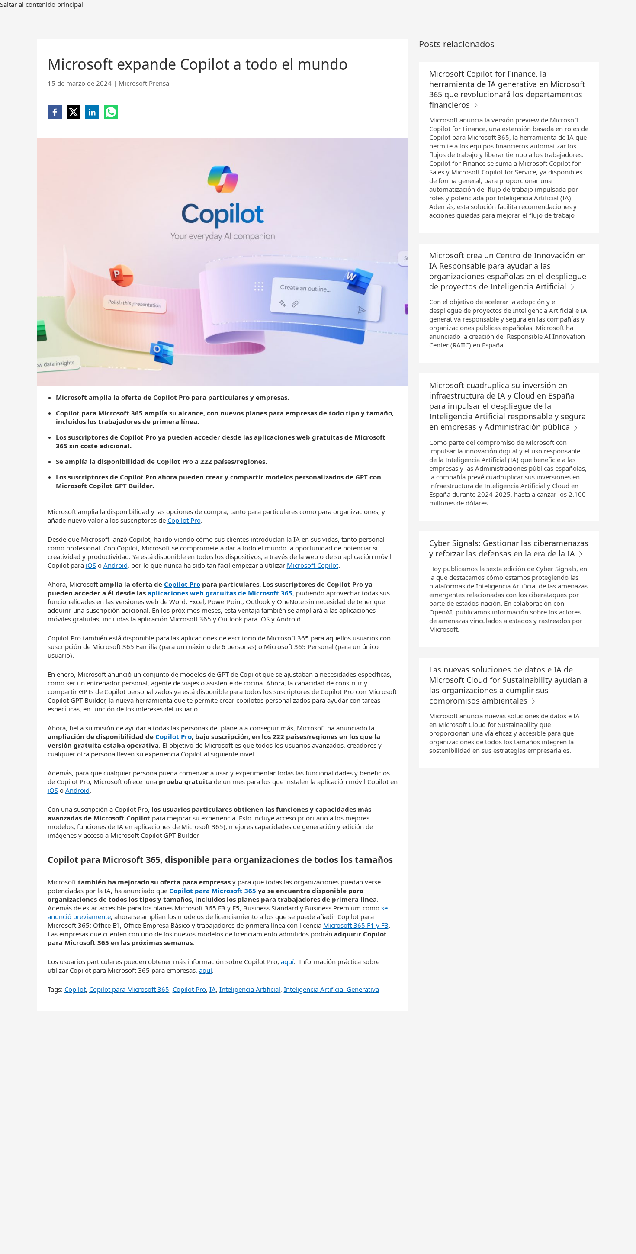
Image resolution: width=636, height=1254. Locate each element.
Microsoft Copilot (312, 565)
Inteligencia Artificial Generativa (331, 989)
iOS (91, 565)
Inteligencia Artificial (249, 989)
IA (212, 989)
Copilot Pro (184, 520)
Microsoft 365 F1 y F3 (356, 925)
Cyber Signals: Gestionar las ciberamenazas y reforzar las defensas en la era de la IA (508, 548)
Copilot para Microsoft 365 (129, 989)
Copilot (75, 989)
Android (115, 565)
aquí (287, 961)
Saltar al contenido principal (41, 4)
